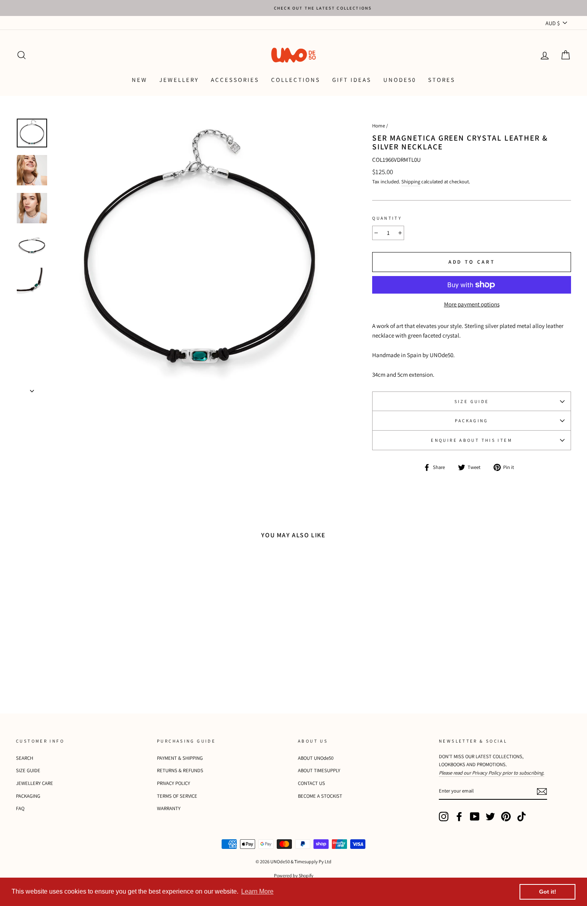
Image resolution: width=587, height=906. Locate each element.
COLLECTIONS (295, 79)
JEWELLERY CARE (34, 783)
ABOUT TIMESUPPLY (319, 770)
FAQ (20, 808)
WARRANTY (168, 808)
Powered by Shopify (293, 875)
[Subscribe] (542, 792)
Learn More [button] (257, 891)
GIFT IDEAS (351, 79)
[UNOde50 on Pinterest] (506, 816)
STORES (441, 79)
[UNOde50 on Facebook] (459, 816)
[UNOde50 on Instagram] (443, 816)
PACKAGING (471, 420)
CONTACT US (311, 783)
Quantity (387, 218)
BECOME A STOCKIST (320, 796)
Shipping (410, 181)
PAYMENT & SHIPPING (180, 758)
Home (378, 125)
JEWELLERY (179, 79)
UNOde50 (399, 79)
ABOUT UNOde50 (315, 758)
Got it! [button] (547, 891)
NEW (139, 79)
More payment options (472, 304)
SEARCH (24, 758)
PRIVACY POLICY (173, 783)
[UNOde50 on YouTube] (475, 816)
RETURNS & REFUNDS (180, 770)
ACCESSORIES (235, 79)
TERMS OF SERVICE (177, 796)
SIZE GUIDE (471, 401)
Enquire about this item (471, 440)
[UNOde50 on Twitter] (490, 816)
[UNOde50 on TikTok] (521, 816)
